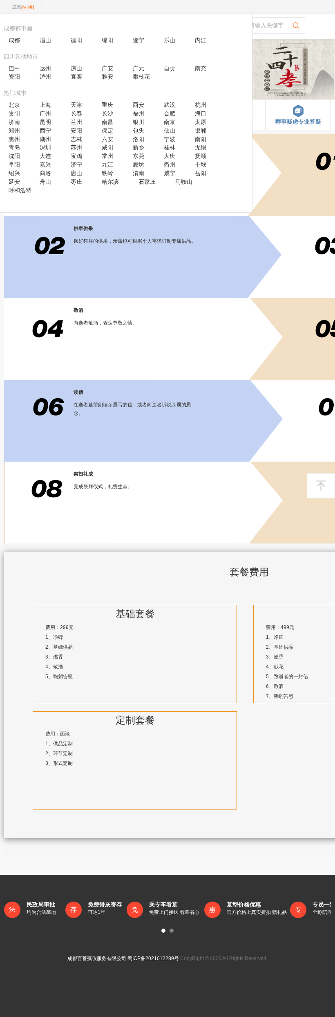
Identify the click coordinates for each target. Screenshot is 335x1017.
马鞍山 (183, 181)
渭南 (138, 173)
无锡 (200, 147)
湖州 (45, 139)
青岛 (14, 147)
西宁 (45, 130)
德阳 (76, 40)
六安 (107, 139)
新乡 (138, 147)
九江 (107, 164)
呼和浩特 (20, 190)
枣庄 (76, 181)
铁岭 (107, 173)
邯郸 (200, 130)
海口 (200, 113)
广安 (107, 68)
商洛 (45, 173)
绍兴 (14, 173)
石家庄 (147, 181)
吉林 (76, 139)
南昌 (107, 122)
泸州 (45, 76)
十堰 (200, 164)
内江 (200, 40)
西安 (138, 104)
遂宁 (138, 40)
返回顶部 (321, 486)
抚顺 (200, 156)
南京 (169, 122)
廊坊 (138, 164)
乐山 (169, 40)
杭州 (200, 104)
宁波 (169, 139)
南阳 (200, 139)
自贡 (169, 68)
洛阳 (138, 139)
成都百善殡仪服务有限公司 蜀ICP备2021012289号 (123, 958)
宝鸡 (76, 156)
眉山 (45, 40)
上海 (45, 104)
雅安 (107, 76)
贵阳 (14, 113)
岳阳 (200, 173)
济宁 (76, 164)
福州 (138, 113)
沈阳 (14, 156)
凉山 (76, 68)
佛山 (169, 130)
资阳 (14, 76)
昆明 (45, 122)
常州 (107, 156)
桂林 (169, 147)
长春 (76, 113)
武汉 (169, 104)
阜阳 (14, 164)
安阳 (76, 130)
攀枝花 (141, 76)
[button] (163, 931)
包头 (138, 130)
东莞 (138, 156)
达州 (45, 68)
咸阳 (107, 147)
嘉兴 (45, 164)
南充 (200, 68)
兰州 (76, 122)
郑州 (14, 130)
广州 (45, 113)
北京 (14, 104)
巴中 (14, 68)
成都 (14, 40)
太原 (200, 122)
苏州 (76, 147)
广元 (138, 68)
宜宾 (76, 76)
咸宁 (169, 173)
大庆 (169, 156)
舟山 (45, 181)
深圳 (45, 147)
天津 (76, 104)
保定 (107, 130)
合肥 (169, 113)
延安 (14, 181)
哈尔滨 (110, 181)
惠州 (14, 139)
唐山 (76, 173)
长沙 (107, 113)
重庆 (107, 104)
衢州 (169, 164)
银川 (138, 122)
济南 (14, 122)
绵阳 (107, 40)
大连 (45, 156)
